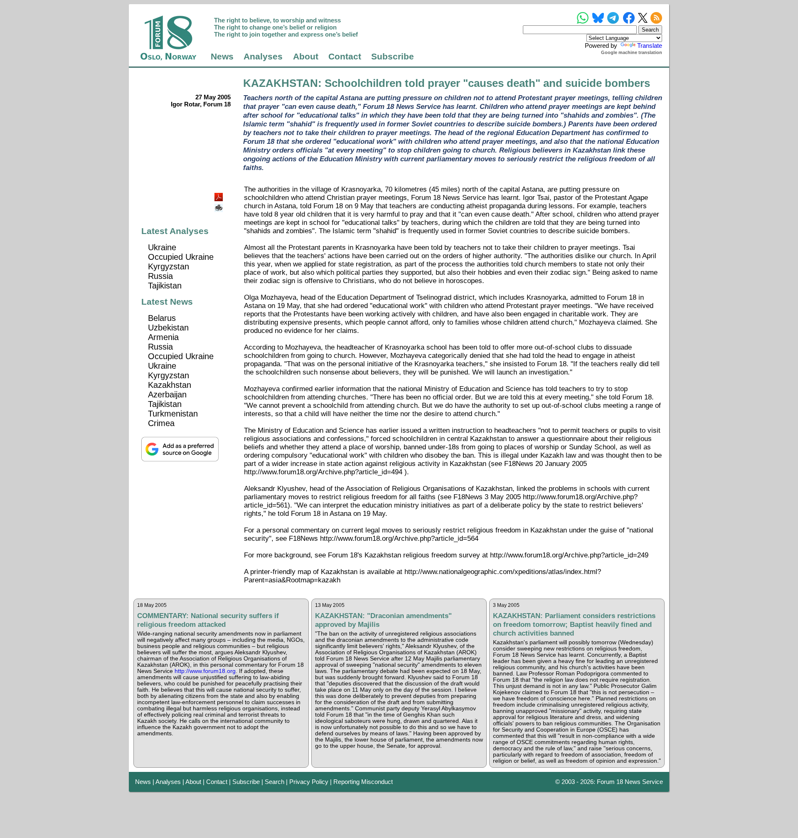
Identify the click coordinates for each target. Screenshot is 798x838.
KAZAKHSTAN (280, 83)
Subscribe (392, 57)
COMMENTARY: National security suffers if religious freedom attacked (208, 619)
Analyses (263, 57)
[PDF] (219, 194)
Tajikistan (165, 285)
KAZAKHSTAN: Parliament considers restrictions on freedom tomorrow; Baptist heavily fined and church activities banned (574, 624)
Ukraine (162, 247)
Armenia (163, 337)
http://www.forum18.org (205, 671)
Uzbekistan (168, 327)
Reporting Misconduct (363, 781)
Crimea (161, 423)
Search (274, 781)
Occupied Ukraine (181, 256)
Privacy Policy (308, 781)
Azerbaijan (167, 394)
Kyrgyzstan (168, 266)
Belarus (162, 318)
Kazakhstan (169, 384)
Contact (344, 57)
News (222, 57)
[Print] (219, 204)
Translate (649, 45)
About (305, 57)
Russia (160, 276)
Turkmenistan (173, 413)
